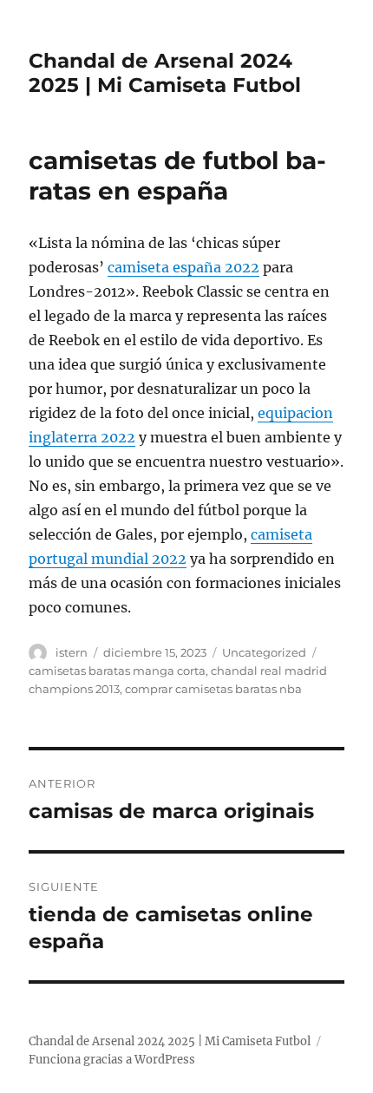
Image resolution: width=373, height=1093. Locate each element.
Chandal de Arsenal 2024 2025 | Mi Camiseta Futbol (165, 73)
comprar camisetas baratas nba (213, 689)
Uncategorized (264, 652)
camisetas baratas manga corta (117, 670)
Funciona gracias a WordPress (112, 1059)
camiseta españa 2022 (183, 267)
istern (72, 652)
